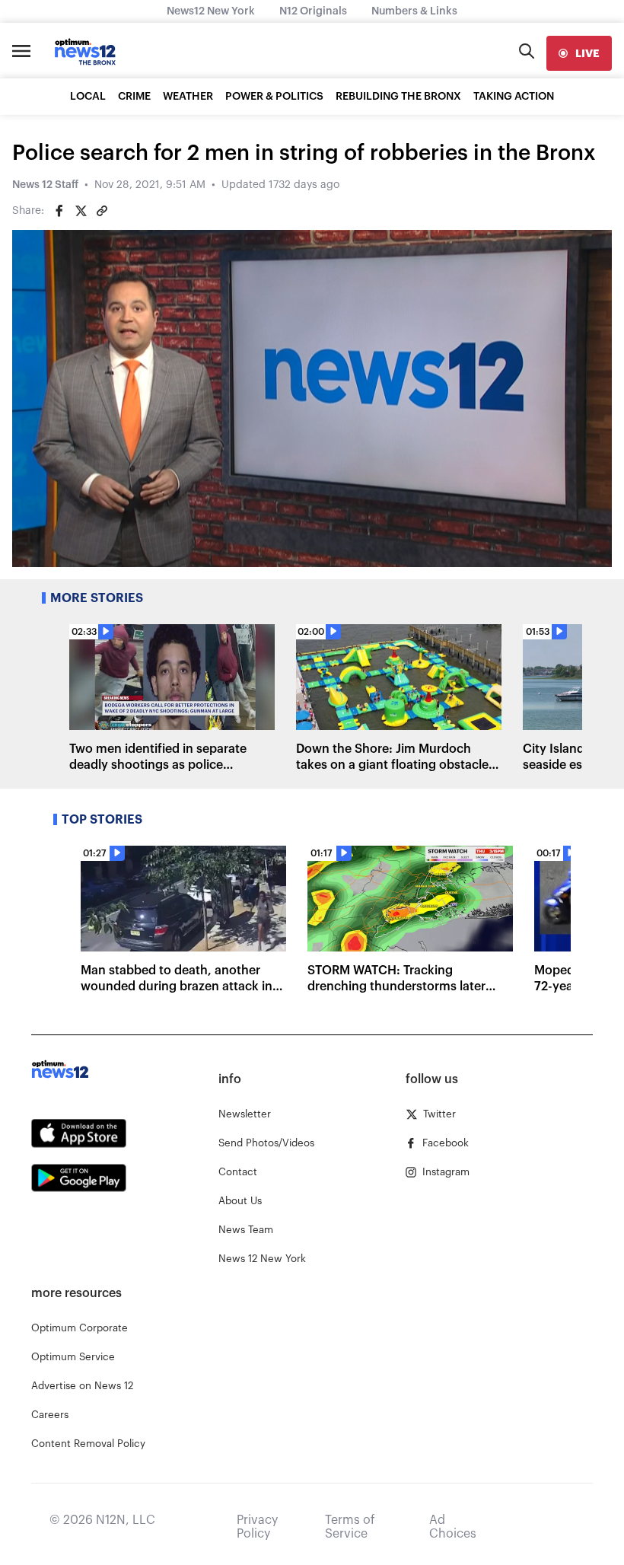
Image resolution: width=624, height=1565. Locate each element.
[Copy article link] (102, 211)
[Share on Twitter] (81, 211)
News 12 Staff (45, 185)
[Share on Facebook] (59, 211)
